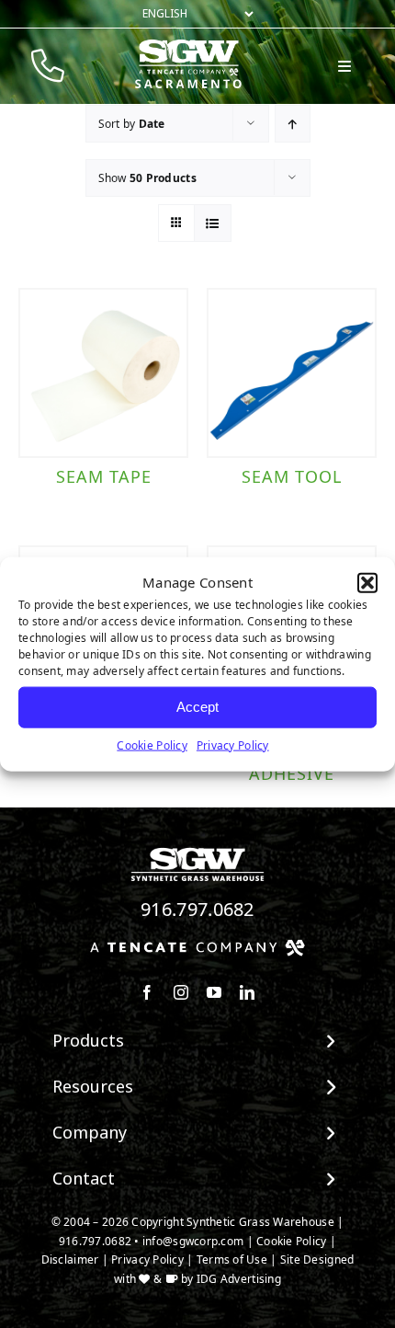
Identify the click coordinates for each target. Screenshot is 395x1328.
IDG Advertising (239, 1279)
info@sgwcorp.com (192, 1241)
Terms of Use (232, 1259)
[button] (367, 583)
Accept (197, 707)
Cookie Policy (152, 744)
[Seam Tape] (103, 373)
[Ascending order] (292, 124)
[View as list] (213, 223)
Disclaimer (70, 1259)
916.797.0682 (197, 909)
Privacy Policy (233, 744)
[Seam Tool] (292, 373)
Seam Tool (292, 476)
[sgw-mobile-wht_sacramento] (188, 47)
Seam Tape (104, 476)
